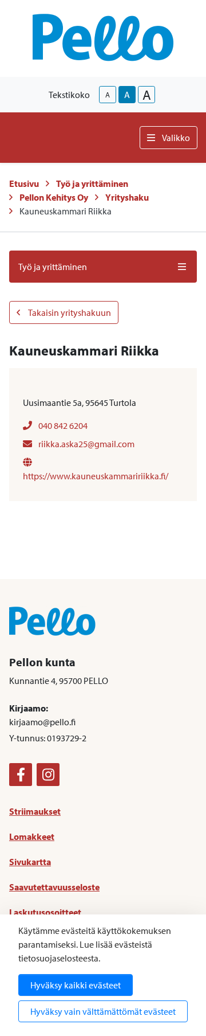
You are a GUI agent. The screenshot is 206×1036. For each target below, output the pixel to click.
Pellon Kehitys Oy (53, 197)
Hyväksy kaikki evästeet (75, 985)
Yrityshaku (127, 197)
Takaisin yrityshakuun (69, 312)
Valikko (176, 137)
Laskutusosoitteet (45, 912)
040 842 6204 (62, 425)
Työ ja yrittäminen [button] (52, 266)
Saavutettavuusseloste (54, 887)
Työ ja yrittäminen (92, 183)
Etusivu (24, 183)
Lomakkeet (31, 836)
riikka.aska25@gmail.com (85, 443)
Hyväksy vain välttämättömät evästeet (103, 1011)
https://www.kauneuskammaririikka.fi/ (95, 476)
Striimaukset (35, 811)
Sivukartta (30, 861)
